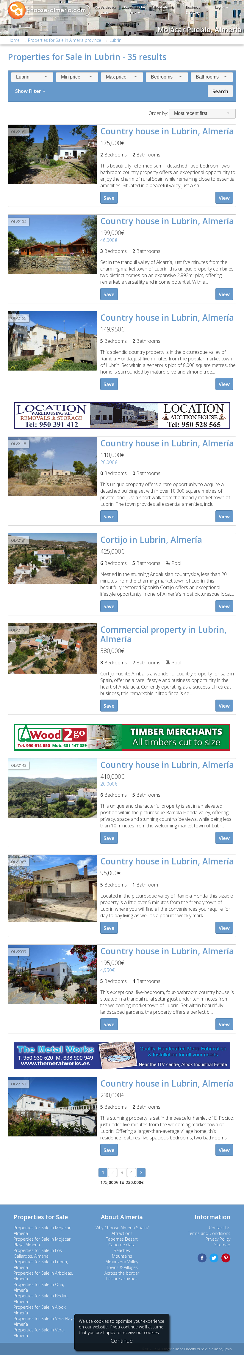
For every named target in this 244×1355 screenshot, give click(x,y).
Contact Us (219, 1227)
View (224, 198)
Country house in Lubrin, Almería (167, 131)
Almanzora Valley (122, 1262)
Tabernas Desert (122, 1239)
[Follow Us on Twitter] (213, 1257)
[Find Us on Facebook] (202, 1257)
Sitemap (222, 1245)
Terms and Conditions (209, 1233)
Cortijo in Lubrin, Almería (151, 539)
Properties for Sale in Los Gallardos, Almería (38, 1253)
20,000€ (108, 462)
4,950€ (107, 970)
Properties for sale (105, 10)
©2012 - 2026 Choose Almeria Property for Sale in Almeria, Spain (187, 1349)
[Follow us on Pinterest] (225, 1257)
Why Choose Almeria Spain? (122, 1227)
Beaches (122, 1250)
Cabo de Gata (121, 1245)
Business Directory (193, 10)
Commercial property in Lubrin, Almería (163, 634)
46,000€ (108, 240)
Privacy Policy (218, 1239)
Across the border (121, 1273)
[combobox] (32, 77)
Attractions (122, 1233)
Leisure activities (121, 1279)
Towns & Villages (122, 1267)
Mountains (122, 1256)
